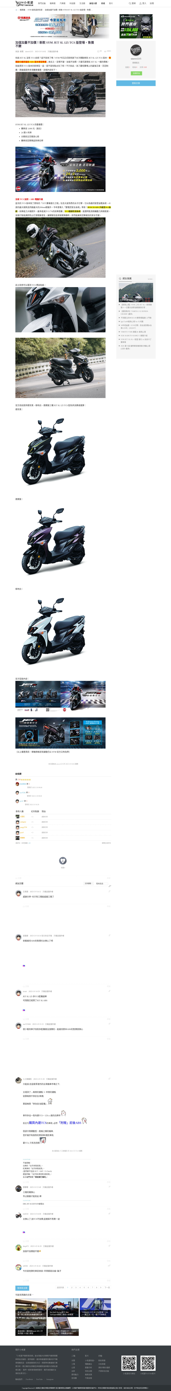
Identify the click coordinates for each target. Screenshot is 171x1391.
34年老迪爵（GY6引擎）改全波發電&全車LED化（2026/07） (136, 326)
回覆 (19, 878)
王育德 (25, 892)
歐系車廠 (101, 1360)
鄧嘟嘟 (22, 838)
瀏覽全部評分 (106, 843)
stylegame (23, 822)
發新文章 (136, 83)
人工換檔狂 (27, 1079)
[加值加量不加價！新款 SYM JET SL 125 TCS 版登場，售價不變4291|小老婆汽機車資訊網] (60, 309)
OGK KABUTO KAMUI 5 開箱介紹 (134, 336)
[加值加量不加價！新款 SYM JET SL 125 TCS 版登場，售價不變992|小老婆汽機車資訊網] (60, 169)
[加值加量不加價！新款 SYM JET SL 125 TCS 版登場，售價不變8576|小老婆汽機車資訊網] (60, 368)
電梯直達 (99, 884)
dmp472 (26, 1246)
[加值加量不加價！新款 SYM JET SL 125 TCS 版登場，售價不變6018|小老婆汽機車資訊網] (60, 94)
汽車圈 (62, 3)
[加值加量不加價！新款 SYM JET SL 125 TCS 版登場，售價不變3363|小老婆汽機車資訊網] (53, 631)
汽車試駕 (88, 1378)
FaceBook (29, 1379)
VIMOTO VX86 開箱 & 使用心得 (133, 332)
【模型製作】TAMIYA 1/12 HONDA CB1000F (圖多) (134, 312)
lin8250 (25, 1214)
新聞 (21, 52)
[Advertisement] (82, 921)
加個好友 (136, 73)
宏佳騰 (74, 1378)
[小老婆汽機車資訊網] (24, 6)
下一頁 (107, 1287)
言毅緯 (25, 936)
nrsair (25, 991)
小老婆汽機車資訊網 (16, 10)
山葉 (73, 1368)
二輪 (73, 1356)
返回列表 (60, 1287)
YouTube (39, 1379)
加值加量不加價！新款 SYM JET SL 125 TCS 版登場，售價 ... (69, 10)
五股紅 (22, 817)
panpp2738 (23, 827)
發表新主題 (22, 1288)
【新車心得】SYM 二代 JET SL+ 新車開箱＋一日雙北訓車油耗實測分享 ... (136, 306)
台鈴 (73, 1371)
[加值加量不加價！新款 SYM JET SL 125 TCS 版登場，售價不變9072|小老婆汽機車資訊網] (60, 733)
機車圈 (52, 3)
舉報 (108, 878)
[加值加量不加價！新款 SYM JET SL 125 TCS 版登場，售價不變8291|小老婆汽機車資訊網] (53, 451)
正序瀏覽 (88, 883)
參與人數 (20, 811)
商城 (103, 3)
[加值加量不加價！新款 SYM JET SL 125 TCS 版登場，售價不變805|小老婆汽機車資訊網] (53, 541)
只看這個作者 (53, 52)
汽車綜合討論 (103, 1371)
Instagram (49, 1379)
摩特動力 (74, 1375)
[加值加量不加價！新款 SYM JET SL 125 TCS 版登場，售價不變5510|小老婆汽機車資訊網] (60, 696)
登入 (144, 3)
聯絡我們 (18, 1379)
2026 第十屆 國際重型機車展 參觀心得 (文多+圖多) (135, 347)
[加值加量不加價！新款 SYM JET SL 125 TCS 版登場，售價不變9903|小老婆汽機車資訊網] (60, 247)
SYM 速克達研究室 (35, 10)
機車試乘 (88, 1375)
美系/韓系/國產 (104, 1368)
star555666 (27, 1024)
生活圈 (82, 3)
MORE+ (150, 279)
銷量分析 (88, 1368)
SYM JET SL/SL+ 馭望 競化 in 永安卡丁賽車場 (136, 340)
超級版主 (135, 63)
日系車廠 (101, 1364)
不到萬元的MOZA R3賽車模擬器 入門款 (136, 318)
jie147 (22, 801)
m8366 (25, 1266)
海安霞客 (23, 784)
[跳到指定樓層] (110, 886)
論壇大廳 (93, 3)
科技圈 (72, 3)
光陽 (73, 1360)
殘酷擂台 (88, 1364)
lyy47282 (23, 793)
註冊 (152, 3)
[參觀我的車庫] (135, 55)
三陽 (73, 1364)
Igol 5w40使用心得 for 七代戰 (132, 322)
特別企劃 (88, 1371)
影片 (111, 3)
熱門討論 (42, 3)
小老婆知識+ (90, 1360)
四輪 (100, 1356)
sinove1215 (29, 52)
